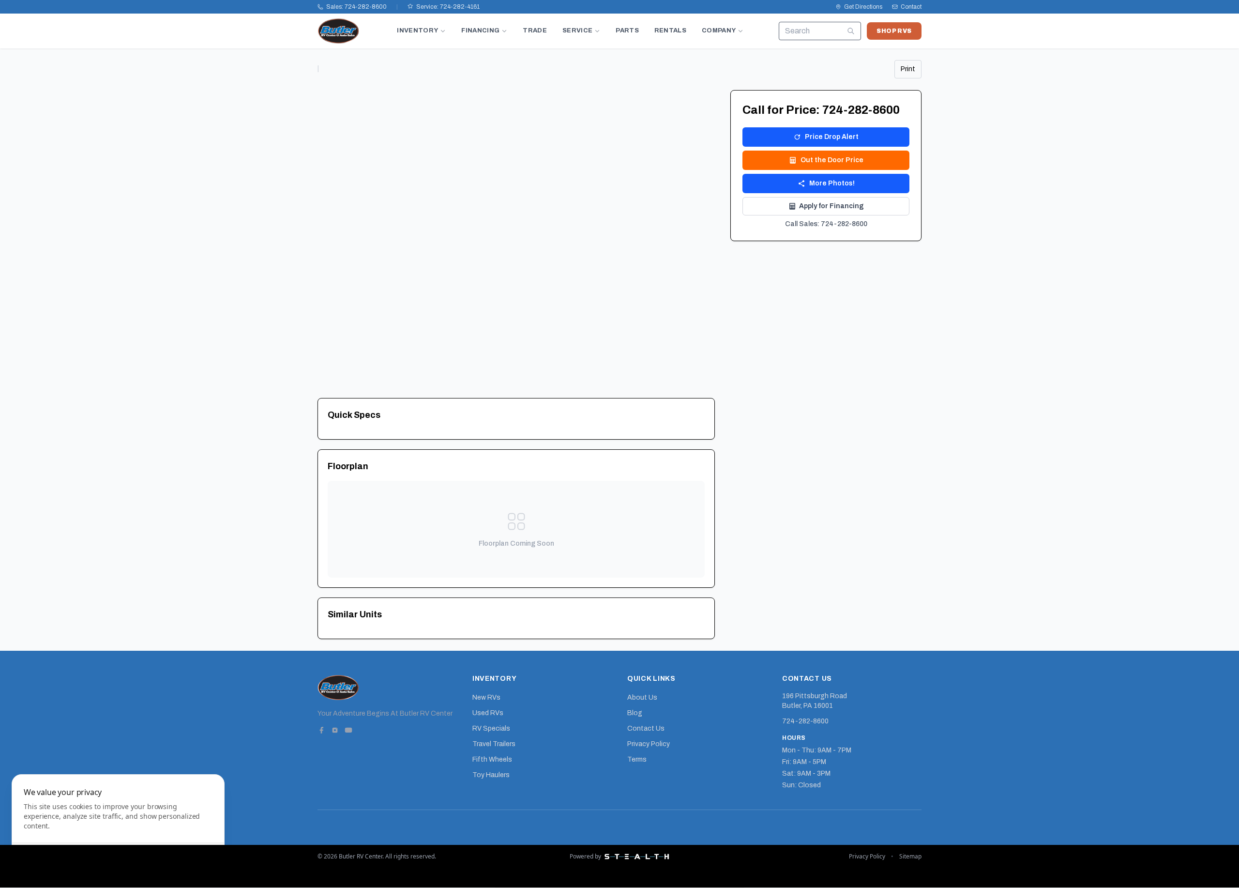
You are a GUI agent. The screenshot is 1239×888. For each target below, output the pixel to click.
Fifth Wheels (492, 759)
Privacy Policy (648, 744)
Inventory (417, 30)
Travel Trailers (493, 744)
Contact (911, 6)
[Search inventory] (851, 31)
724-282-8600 (805, 721)
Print (908, 69)
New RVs (486, 697)
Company (719, 30)
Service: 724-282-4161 (448, 6)
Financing (480, 30)
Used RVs (487, 713)
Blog (634, 713)
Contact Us (646, 728)
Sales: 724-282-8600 (356, 6)
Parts (627, 30)
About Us (642, 697)
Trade (535, 30)
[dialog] (118, 825)
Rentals (670, 30)
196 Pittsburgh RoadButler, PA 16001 (814, 700)
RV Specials (491, 728)
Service (577, 30)
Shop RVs (894, 31)
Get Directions (863, 6)
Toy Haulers (491, 775)
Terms (637, 759)
